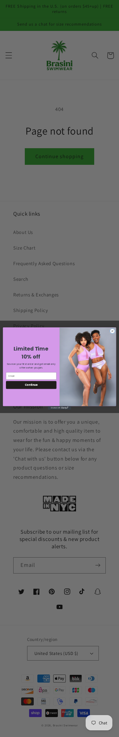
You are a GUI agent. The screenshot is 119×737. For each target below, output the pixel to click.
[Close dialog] (112, 331)
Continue (31, 385)
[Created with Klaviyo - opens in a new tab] (59, 408)
